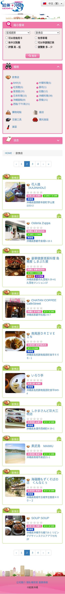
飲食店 (15, 77)
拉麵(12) (43, 91)
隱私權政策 (32, 582)
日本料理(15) (20, 95)
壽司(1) (42, 87)
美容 (14, 126)
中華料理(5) (45, 82)
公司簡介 (21, 582)
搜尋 (33, 55)
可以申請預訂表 (45, 42)
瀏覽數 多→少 (44, 47)
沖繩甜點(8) (19, 99)
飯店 (41, 112)
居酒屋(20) (18, 91)
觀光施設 (43, 119)
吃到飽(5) (18, 87)
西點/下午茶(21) (21, 104)
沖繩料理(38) (45, 95)
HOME (8, 153)
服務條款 (43, 582)
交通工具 (17, 119)
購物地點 (17, 112)
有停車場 (42, 38)
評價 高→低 (14, 47)
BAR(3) (17, 82)
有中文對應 (14, 42)
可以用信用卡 (15, 38)
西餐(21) (43, 99)
